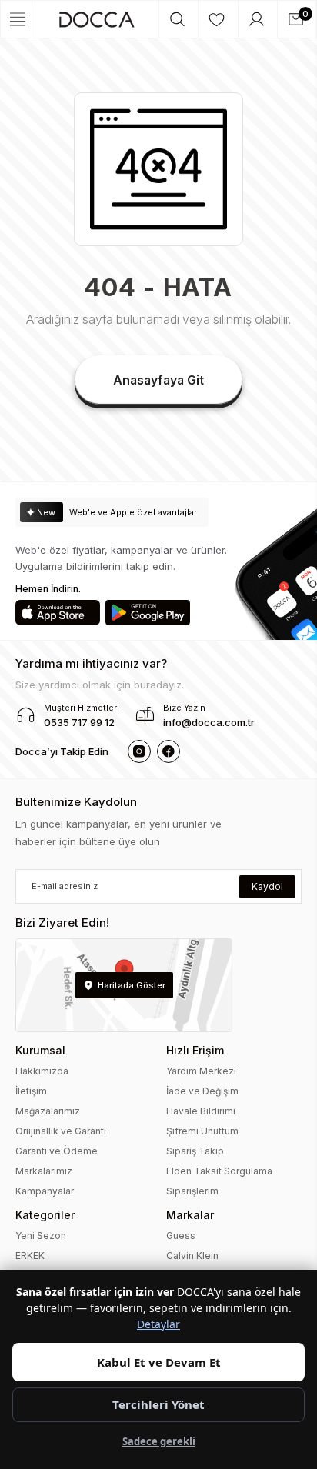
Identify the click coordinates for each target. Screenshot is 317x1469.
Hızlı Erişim (195, 1050)
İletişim (31, 1091)
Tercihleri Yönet (158, 1404)
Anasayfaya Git (158, 380)
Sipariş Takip (195, 1151)
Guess (180, 1235)
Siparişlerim (192, 1191)
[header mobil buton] (96, 19)
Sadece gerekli (158, 1441)
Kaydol (267, 886)
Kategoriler (45, 1214)
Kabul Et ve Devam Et (159, 1362)
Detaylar (158, 1324)
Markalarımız (43, 1171)
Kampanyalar (44, 1191)
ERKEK (30, 1255)
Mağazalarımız (47, 1111)
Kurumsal (40, 1050)
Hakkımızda (41, 1071)
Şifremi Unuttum (202, 1131)
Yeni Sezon (40, 1235)
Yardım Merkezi (201, 1071)
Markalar (190, 1214)
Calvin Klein (192, 1255)
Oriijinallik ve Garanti (60, 1131)
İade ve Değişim (202, 1091)
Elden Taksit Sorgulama (219, 1171)
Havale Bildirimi (200, 1111)
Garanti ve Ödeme (56, 1151)
